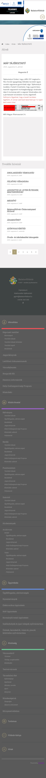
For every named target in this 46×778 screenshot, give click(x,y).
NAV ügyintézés (10, 611)
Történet (7, 656)
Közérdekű (7, 392)
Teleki (6, 553)
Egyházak (7, 682)
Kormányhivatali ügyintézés (15, 617)
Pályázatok (8, 435)
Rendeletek (8, 349)
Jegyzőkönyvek (9, 355)
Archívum (7, 529)
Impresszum (23, 290)
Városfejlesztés (9, 367)
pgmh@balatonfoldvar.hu (23, 296)
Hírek (14, 44)
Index (7, 44)
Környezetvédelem (11, 711)
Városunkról (8, 653)
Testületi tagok (9, 345)
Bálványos (7, 412)
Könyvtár (7, 692)
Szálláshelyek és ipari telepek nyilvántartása (23, 624)
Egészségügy (8, 679)
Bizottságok (8, 335)
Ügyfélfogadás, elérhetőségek (14, 419)
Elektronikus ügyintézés (14, 605)
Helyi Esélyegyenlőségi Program (17, 386)
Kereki (6, 442)
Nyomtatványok (10, 599)
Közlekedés (8, 663)
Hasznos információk (12, 380)
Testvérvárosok (10, 669)
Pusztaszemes (9, 468)
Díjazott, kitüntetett (11, 705)
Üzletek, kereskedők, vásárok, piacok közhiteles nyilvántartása (19, 631)
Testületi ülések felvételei (13, 342)
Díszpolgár (8, 701)
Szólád (6, 533)
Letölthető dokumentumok (15, 361)
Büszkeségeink (9, 698)
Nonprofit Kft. (9, 373)
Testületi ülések (9, 339)
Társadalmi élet (10, 675)
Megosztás (22, 72)
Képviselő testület (11, 332)
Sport (6, 689)
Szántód (6, 497)
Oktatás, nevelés (10, 685)
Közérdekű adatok (10, 432)
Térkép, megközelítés (11, 660)
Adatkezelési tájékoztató (23, 293)
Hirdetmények (9, 523)
